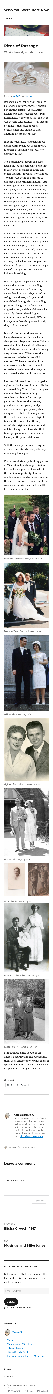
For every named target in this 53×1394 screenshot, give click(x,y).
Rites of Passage (16, 1348)
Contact (8, 1376)
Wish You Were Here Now (26, 10)
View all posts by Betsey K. (31, 1136)
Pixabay (28, 96)
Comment (39, 1200)
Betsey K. (12, 1147)
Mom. (10, 1340)
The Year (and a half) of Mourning (26, 1356)
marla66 (16, 96)
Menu (9, 18)
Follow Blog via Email (21, 1266)
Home (7, 1369)
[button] (14, 879)
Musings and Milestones (20, 1344)
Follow (11, 1301)
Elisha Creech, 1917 (17, 1352)
